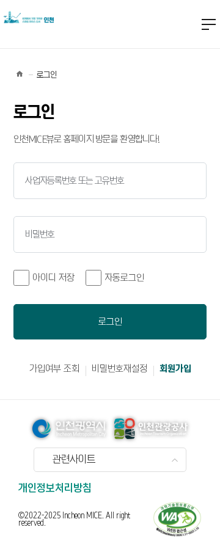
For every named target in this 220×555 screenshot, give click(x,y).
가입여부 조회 (54, 369)
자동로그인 (124, 278)
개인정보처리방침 (55, 488)
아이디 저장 (53, 278)
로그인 (110, 322)
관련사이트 (74, 459)
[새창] (177, 519)
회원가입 (175, 369)
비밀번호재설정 (119, 369)
